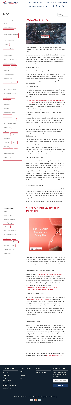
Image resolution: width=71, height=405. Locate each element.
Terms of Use (7, 388)
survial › (15, 142)
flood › (14, 238)
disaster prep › (13, 59)
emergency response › (9, 85)
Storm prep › (7, 138)
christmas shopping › (9, 48)
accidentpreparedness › (9, 27)
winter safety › (7, 157)
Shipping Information (9, 385)
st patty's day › (14, 134)
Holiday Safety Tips (37, 20)
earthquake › (7, 226)
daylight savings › (8, 55)
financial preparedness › (9, 112)
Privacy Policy (7, 380)
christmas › (6, 44)
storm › (13, 245)
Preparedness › (7, 241)
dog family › (6, 66)
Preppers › (6, 245)
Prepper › (15, 241)
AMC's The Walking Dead (48, 2)
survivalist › (6, 146)
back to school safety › (9, 40)
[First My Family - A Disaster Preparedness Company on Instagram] (56, 6)
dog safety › (7, 70)
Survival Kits (33, 2)
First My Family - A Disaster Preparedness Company (32, 396)
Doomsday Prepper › (9, 74)
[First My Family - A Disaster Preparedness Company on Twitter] (46, 6)
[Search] (63, 6)
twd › (16, 150)
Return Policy (7, 383)
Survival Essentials (36, 6)
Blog (6, 14)
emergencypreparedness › (10, 89)
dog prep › (14, 66)
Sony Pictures (62, 2)
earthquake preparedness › (10, 82)
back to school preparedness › (11, 35)
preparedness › (7, 127)
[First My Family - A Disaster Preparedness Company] (10, 2)
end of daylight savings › (10, 93)
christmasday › (7, 51)
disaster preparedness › (9, 63)
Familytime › (6, 108)
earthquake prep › (8, 78)
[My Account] (60, 6)
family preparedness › (9, 97)
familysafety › (7, 104)
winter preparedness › (9, 153)
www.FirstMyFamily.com (54, 355)
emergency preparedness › (10, 230)
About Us (5, 373)
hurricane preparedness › (10, 119)
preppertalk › (14, 131)
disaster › (6, 59)
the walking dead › (8, 150)
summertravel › (7, 142)
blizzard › (6, 211)
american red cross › (9, 30)
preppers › (6, 131)
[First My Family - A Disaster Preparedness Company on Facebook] (50, 6)
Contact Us (6, 375)
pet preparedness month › (10, 123)
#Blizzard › (6, 23)
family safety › (7, 100)
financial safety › (8, 116)
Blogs (4, 378)
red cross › (6, 134)
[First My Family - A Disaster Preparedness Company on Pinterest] (53, 6)
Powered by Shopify (51, 396)
